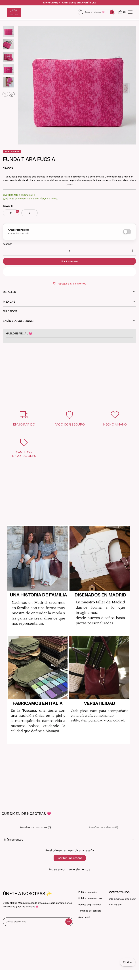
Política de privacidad (90, 904)
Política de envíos (87, 892)
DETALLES (9, 292)
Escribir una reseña (70, 858)
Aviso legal (84, 917)
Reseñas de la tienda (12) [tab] (103, 827)
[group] (8, 31)
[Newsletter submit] (68, 921)
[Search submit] (112, 12)
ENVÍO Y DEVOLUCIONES (18, 320)
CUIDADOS (10, 311)
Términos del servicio (89, 910)
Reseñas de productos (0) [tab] (35, 827)
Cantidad (7, 244)
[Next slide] (12, 94)
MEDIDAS (9, 301)
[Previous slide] (5, 94)
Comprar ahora (69, 271)
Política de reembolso (90, 898)
